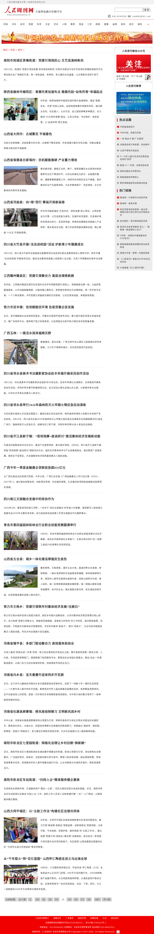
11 (44, 899)
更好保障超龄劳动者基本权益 (133, 183)
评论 (14, 24)
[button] (148, 24)
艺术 (56, 24)
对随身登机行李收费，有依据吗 (134, 144)
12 (50, 899)
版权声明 (82, 918)
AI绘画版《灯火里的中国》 (132, 267)
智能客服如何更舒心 (129, 177)
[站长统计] (118, 931)
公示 (105, 918)
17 (82, 899)
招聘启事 (94, 918)
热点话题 (125, 119)
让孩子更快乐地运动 (129, 150)
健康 (106, 24)
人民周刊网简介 (42, 918)
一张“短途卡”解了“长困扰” (132, 139)
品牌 (114, 24)
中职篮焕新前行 (127, 127)
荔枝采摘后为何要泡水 (130, 171)
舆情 (98, 24)
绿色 (140, 24)
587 (97, 899)
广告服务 (70, 918)
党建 (31, 24)
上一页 (22, 899)
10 (37, 899)
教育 (73, 24)
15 (69, 899)
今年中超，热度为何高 (130, 133)
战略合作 (57, 918)
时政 (5, 24)
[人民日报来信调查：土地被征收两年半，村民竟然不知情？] (133, 63)
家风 (123, 24)
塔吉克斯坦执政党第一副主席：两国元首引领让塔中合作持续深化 (134, 212)
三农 (89, 24)
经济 (22, 24)
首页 (5, 50)
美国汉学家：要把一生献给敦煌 (134, 253)
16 (76, 899)
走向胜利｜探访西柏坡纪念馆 (133, 221)
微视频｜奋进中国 (128, 203)
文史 (47, 24)
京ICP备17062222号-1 (96, 923)
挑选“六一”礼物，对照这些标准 (134, 165)
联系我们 (115, 918)
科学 (39, 24)
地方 (131, 24)
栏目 (13, 50)
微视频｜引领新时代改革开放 (133, 197)
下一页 (106, 899)
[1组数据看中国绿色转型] (133, 103)
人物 (64, 24)
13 (56, 899)
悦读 (81, 24)
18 (89, 899)
